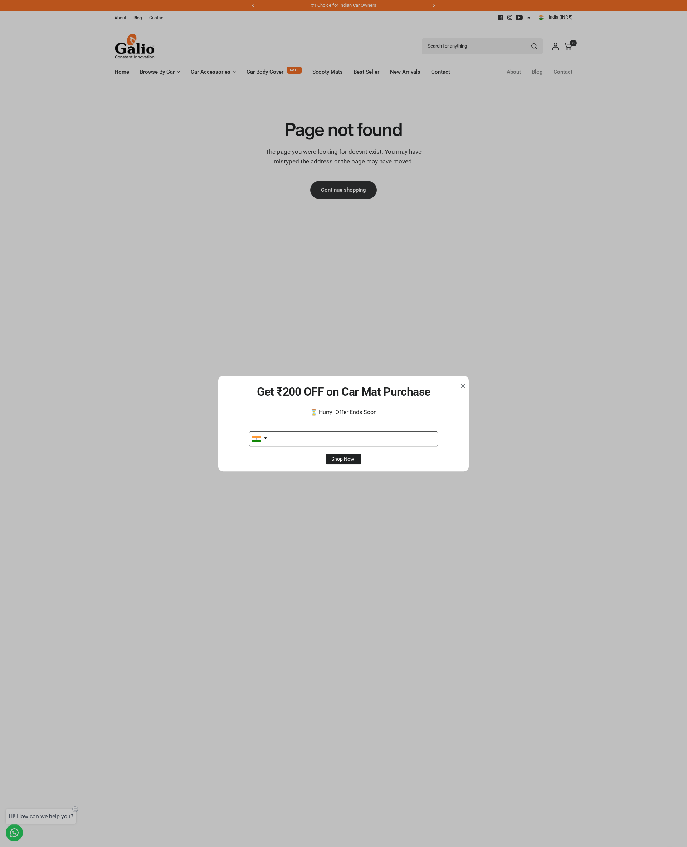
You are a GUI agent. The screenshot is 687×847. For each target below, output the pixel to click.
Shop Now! (343, 459)
